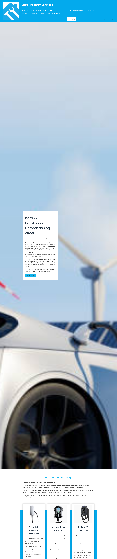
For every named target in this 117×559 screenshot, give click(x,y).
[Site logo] (11, 11)
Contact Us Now (30, 275)
